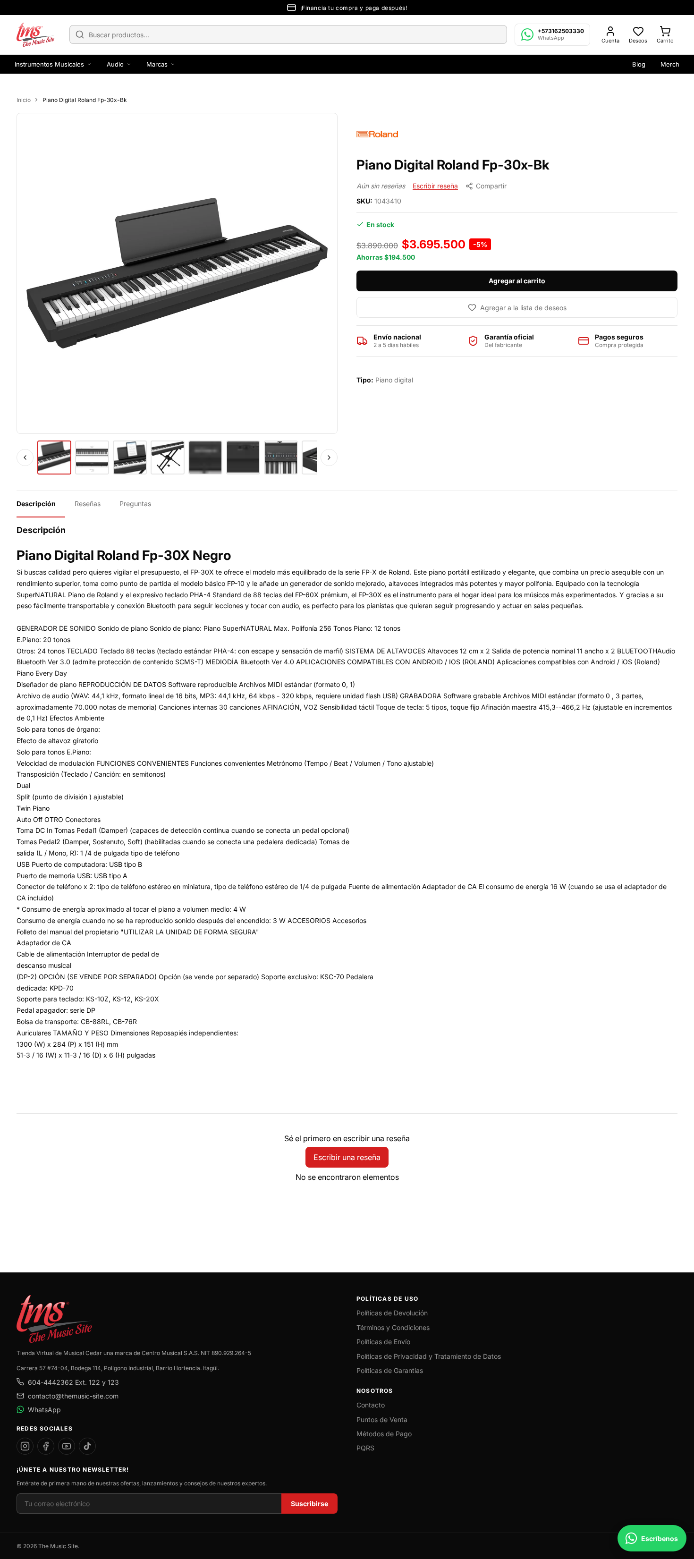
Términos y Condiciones (393, 1327)
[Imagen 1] (54, 457)
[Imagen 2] (92, 457)
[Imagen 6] (243, 457)
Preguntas (135, 504)
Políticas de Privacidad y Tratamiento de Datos (428, 1356)
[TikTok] (87, 1446)
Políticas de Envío (383, 1342)
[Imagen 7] (281, 457)
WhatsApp (44, 1410)
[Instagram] (25, 1446)
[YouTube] (66, 1446)
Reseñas (88, 504)
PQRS (365, 1448)
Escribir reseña (435, 186)
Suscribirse (309, 1504)
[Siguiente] (329, 457)
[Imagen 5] (205, 457)
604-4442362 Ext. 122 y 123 (73, 1382)
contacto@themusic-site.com (73, 1396)
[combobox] (288, 34)
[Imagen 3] (130, 457)
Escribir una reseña (347, 1157)
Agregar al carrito (517, 281)
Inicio (24, 99)
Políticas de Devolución (392, 1313)
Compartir (491, 186)
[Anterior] (25, 457)
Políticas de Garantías (389, 1370)
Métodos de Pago (384, 1434)
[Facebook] (45, 1446)
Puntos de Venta (381, 1419)
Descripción (36, 504)
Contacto (370, 1405)
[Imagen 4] (168, 457)
